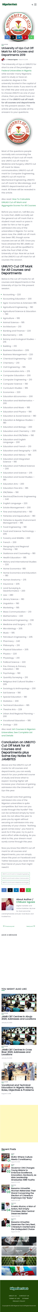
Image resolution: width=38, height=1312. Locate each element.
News (12, 1153)
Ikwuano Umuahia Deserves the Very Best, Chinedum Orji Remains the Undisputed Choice (23, 1226)
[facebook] (7, 37)
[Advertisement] (19, 1123)
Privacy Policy (19, 1301)
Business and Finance (19, 1241)
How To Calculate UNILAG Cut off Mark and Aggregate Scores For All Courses (19, 202)
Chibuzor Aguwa (12, 59)
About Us (13, 1296)
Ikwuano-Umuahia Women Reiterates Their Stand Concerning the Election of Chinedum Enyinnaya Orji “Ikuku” (23, 1193)
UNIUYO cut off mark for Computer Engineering (15, 874)
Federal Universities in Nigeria (16, 70)
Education (5, 44)
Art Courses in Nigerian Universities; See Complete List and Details (18, 732)
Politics (13, 1185)
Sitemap (25, 1298)
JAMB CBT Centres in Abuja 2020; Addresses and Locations (19, 1017)
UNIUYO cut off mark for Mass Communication (15, 878)
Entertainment (19, 1261)
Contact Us (24, 1296)
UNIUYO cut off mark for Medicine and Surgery (15, 882)
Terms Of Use (14, 1298)
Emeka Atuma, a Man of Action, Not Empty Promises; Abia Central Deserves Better (23, 1210)
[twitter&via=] (13, 37)
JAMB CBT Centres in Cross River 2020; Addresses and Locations (17, 1052)
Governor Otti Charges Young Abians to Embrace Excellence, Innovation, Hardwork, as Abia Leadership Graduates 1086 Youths (23, 1173)
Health (19, 1251)
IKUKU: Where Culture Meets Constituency (21, 1158)
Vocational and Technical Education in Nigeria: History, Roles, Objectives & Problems (18, 1087)
